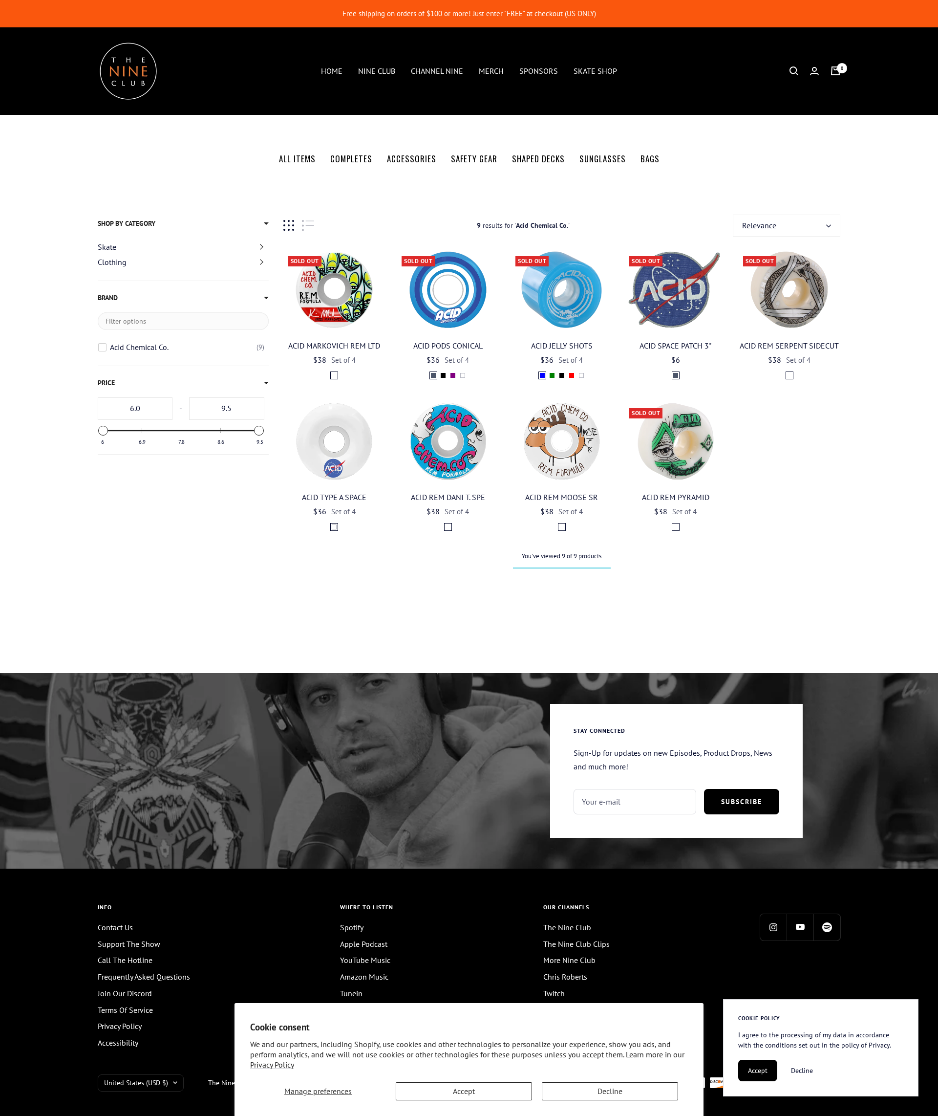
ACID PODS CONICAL (448, 345)
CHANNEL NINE (437, 70)
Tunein (351, 993)
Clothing (112, 262)
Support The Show (129, 944)
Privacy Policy (272, 1065)
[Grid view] (288, 225)
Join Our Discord (125, 993)
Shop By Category (126, 223)
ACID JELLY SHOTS (562, 345)
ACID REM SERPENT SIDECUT (789, 345)
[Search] (793, 70)
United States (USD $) (136, 1082)
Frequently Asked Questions (144, 977)
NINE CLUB (376, 70)
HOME (331, 70)
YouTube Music (365, 960)
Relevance (759, 225)
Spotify (351, 927)
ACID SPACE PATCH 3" (675, 345)
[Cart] (835, 70)
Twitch (554, 993)
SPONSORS (538, 70)
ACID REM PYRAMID (675, 497)
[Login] (814, 71)
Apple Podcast (363, 944)
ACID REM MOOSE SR (561, 497)
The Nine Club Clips (576, 944)
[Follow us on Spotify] (826, 927)
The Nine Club (567, 927)
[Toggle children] (261, 247)
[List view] (308, 225)
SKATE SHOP (595, 70)
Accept (464, 1091)
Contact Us (115, 927)
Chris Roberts (565, 977)
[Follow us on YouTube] (800, 927)
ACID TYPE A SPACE (334, 497)
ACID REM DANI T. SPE (448, 497)
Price (106, 382)
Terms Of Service (125, 1010)
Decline (609, 1091)
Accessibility (118, 1043)
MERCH (491, 70)
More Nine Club (569, 960)
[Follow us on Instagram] (773, 927)
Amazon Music (364, 977)
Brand (108, 297)
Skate (107, 247)
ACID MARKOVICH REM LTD (334, 345)
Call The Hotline (125, 960)
